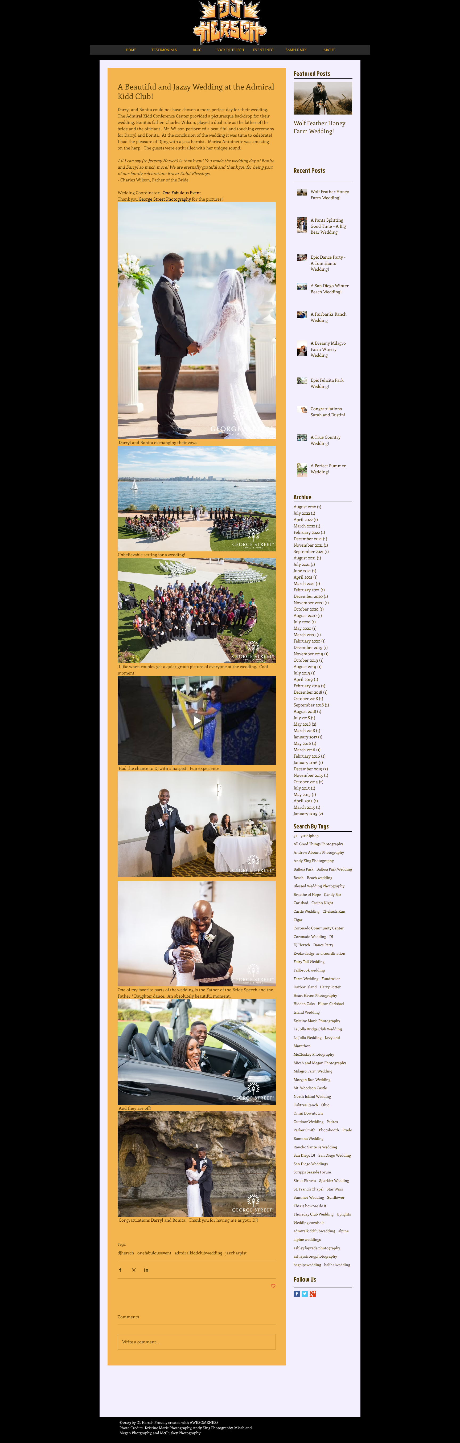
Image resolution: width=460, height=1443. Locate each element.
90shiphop (310, 835)
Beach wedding (319, 877)
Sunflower (335, 1197)
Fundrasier (331, 978)
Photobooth (329, 1129)
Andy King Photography (314, 860)
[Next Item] (343, 98)
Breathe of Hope (307, 894)
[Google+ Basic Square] (313, 1294)
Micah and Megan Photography (320, 1062)
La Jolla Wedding (308, 1037)
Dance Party (323, 944)
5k (295, 835)
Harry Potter (330, 986)
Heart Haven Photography (315, 995)
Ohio (325, 1104)
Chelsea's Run (334, 911)
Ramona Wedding (308, 1138)
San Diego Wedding (334, 1155)
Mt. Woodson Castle (310, 1087)
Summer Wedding (309, 1197)
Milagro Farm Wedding (313, 1071)
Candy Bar (332, 894)
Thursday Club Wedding (314, 1214)
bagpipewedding (307, 1264)
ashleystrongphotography (315, 1256)
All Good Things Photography (318, 843)
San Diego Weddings (311, 1163)
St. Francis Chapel (308, 1189)
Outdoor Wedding (308, 1121)
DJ (331, 936)
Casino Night (322, 902)
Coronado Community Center (319, 927)
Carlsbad (301, 902)
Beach (299, 877)
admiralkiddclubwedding (198, 1252)
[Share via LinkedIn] (146, 1269)
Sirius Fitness (305, 1180)
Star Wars (335, 1189)
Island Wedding (307, 1012)
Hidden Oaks (304, 1003)
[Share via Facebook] (120, 1269)
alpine (343, 1230)
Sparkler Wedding (334, 1180)
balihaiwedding (337, 1264)
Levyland (332, 1037)
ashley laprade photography (317, 1247)
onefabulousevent (154, 1252)
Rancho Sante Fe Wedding (315, 1146)
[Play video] (197, 720)
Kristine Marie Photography (317, 1020)
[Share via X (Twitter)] (133, 1269)
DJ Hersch (302, 944)
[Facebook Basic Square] (297, 1294)
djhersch (126, 1252)
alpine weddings (307, 1239)
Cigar (298, 919)
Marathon (302, 1045)
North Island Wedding (312, 1096)
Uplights (344, 1214)
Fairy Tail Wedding (309, 961)
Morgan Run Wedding (312, 1079)
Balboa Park (303, 869)
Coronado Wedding (310, 936)
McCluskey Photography (314, 1054)
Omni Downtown (308, 1113)
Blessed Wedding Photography (319, 885)
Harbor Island (305, 986)
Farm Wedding (306, 978)
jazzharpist (236, 1252)
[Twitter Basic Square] (305, 1294)
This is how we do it (310, 1205)
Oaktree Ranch (306, 1104)
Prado (347, 1129)
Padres (332, 1121)
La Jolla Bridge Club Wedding (318, 1028)
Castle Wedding (306, 911)
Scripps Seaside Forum (312, 1171)
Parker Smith (305, 1129)
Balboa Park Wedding (334, 869)
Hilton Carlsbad (331, 1003)
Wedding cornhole (309, 1222)
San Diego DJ (304, 1155)
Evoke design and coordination (319, 953)
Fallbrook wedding (309, 970)
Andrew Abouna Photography (319, 852)
